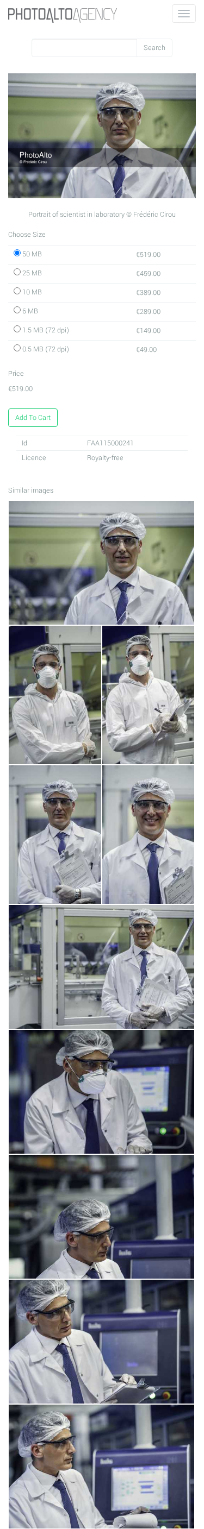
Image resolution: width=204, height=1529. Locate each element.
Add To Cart (33, 418)
